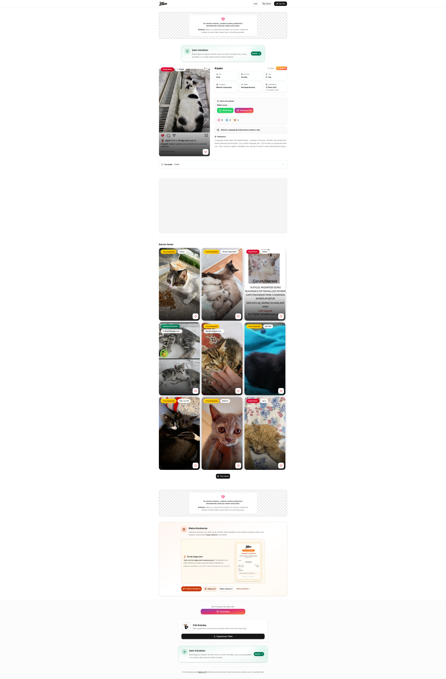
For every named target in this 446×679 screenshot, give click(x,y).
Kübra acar (222, 105)
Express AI (202, 672)
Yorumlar (282, 68)
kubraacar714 (246, 111)
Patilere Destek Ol (193, 589)
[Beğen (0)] (205, 152)
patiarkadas (231, 612)
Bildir (272, 68)
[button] (184, 111)
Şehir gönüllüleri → (243, 589)
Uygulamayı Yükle (224, 636)
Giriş (255, 4)
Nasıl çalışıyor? (226, 589)
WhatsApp (227, 111)
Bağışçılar (212, 589)
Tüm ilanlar (224, 476)
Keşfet (254, 53)
